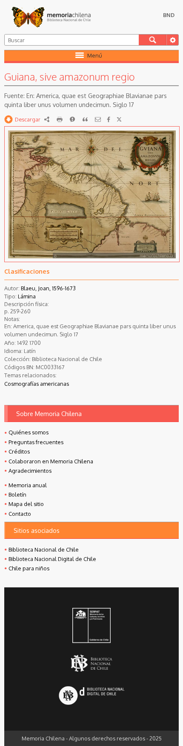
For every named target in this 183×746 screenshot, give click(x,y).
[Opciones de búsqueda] (172, 40)
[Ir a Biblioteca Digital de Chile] (91, 695)
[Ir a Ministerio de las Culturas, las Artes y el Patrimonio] (91, 626)
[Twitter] (119, 119)
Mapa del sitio (26, 503)
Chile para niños (29, 568)
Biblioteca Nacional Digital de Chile (52, 558)
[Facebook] (108, 119)
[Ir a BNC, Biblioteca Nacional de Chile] (91, 663)
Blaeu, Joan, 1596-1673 (48, 288)
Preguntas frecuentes (36, 442)
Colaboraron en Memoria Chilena (51, 461)
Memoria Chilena (51, 17)
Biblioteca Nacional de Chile (44, 549)
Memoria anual (28, 485)
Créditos (19, 451)
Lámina (27, 296)
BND (168, 15)
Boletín (17, 494)
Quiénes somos (29, 432)
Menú (94, 55)
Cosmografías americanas (36, 383)
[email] (98, 119)
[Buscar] (152, 40)
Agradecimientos (30, 470)
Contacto (20, 513)
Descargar (27, 119)
